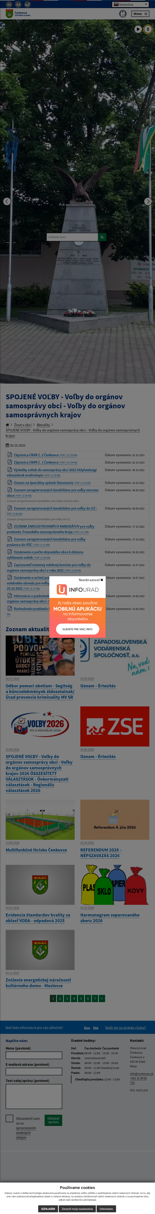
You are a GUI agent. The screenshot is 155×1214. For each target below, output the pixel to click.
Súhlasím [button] (48, 1208)
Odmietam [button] (106, 1208)
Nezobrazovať (89, 580)
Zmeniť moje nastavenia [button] (77, 1208)
